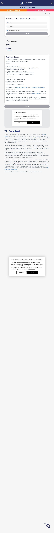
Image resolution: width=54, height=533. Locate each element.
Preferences (21, 272)
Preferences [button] (32, 269)
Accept (32, 272)
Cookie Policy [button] (28, 267)
